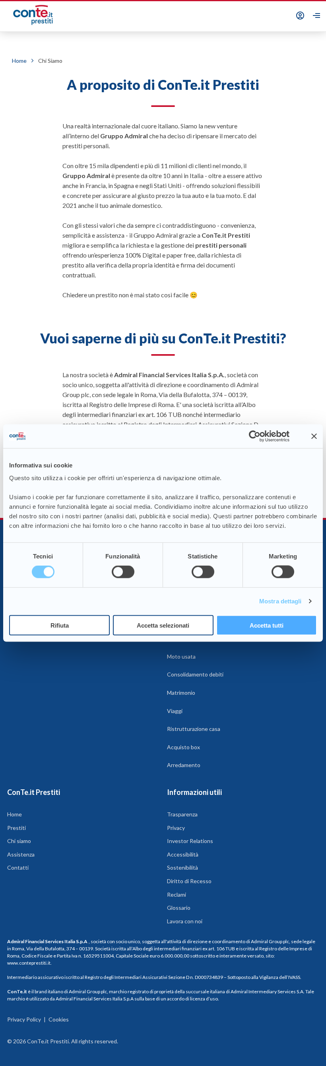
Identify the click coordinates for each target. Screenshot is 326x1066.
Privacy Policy (24, 1019)
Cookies (59, 1019)
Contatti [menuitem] (18, 867)
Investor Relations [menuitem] (190, 840)
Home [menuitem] (14, 814)
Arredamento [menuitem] (183, 765)
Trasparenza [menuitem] (182, 814)
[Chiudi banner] (314, 436)
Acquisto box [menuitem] (183, 747)
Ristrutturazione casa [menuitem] (193, 728)
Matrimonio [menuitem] (181, 692)
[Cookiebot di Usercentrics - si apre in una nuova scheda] (254, 436)
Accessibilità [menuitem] (182, 854)
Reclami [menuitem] (176, 894)
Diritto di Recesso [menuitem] (189, 881)
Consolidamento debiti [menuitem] (195, 674)
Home (19, 61)
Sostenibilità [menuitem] (182, 867)
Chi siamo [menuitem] (19, 840)
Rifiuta (59, 625)
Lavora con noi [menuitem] (184, 921)
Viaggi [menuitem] (174, 710)
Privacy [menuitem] (176, 827)
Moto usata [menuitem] (181, 656)
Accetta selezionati (163, 625)
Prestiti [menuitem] (16, 827)
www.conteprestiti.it (28, 963)
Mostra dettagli (280, 601)
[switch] (123, 572)
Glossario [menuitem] (178, 907)
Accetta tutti (266, 625)
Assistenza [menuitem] (21, 854)
